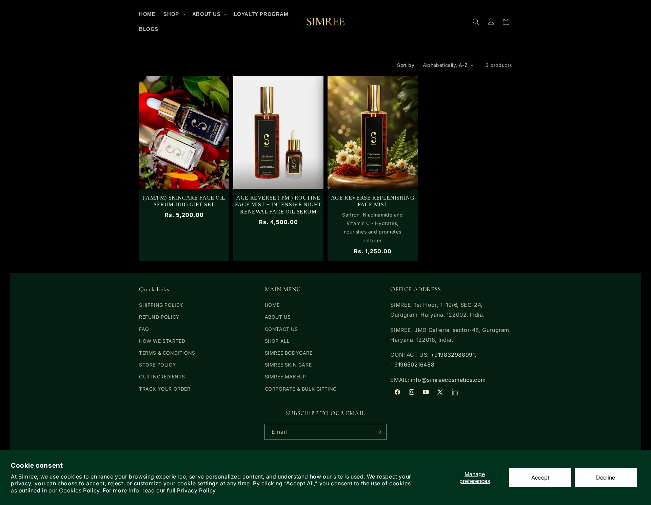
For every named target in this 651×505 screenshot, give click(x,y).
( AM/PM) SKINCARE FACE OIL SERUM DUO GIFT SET (184, 201)
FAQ (144, 329)
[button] (173, 14)
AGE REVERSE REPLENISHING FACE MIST (372, 201)
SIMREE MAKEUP (285, 377)
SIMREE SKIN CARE (288, 365)
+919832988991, (453, 355)
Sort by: (406, 65)
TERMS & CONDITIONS (167, 353)
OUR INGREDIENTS (162, 377)
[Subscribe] (378, 432)
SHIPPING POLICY (161, 305)
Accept (540, 477)
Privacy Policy (196, 490)
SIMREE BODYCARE (289, 353)
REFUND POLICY (159, 317)
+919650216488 (412, 364)
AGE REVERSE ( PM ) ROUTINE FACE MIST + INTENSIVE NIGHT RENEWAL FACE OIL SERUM (278, 205)
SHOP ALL (277, 341)
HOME (272, 305)
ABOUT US (278, 317)
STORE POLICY (157, 365)
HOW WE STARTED (162, 341)
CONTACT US (281, 329)
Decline (605, 477)
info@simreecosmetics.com (448, 379)
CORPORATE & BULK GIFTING (301, 389)
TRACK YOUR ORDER (165, 389)
